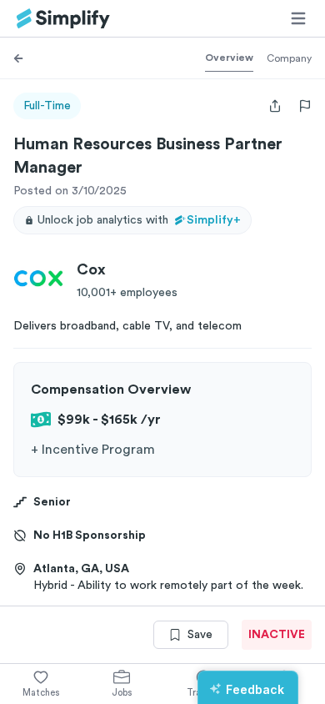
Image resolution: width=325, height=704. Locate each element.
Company (289, 58)
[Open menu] (298, 18)
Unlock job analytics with (139, 220)
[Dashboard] (63, 18)
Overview (229, 58)
